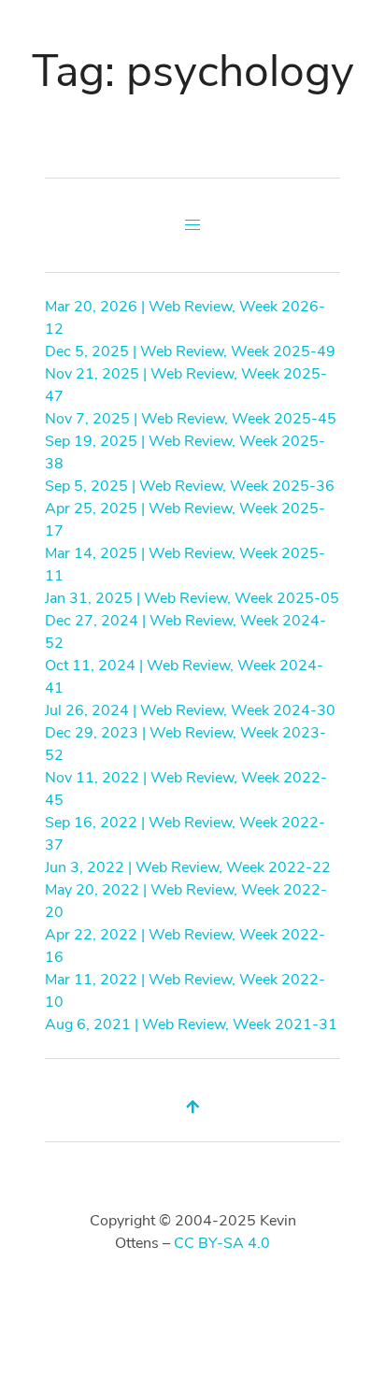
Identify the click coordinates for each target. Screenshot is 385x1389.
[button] (192, 225)
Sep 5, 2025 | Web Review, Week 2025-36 (190, 486)
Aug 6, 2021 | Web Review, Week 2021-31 (191, 1024)
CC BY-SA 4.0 (222, 1243)
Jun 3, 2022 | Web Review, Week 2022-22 (188, 867)
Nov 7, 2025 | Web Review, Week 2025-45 (190, 418)
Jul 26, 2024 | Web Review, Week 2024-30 (190, 710)
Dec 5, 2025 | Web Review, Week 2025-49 (190, 351)
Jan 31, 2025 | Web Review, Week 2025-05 (192, 598)
